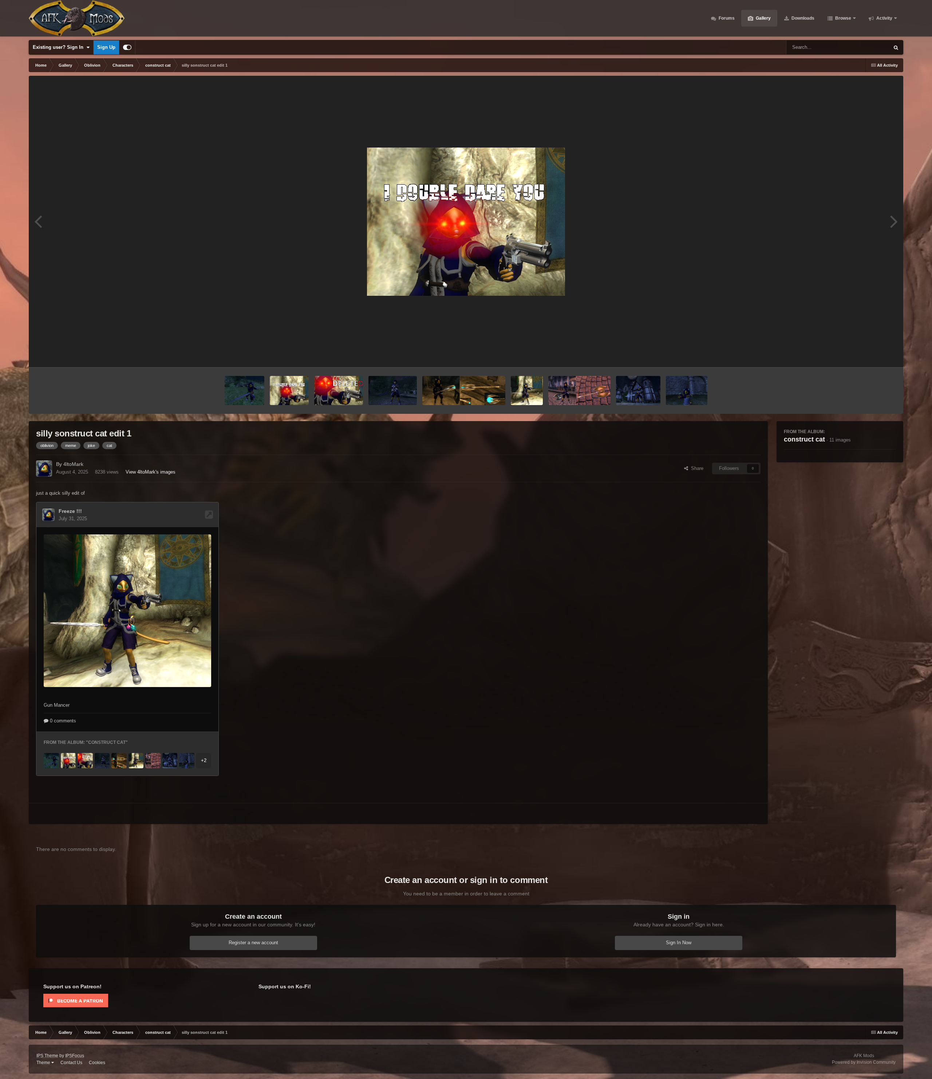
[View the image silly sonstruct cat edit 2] (338, 390)
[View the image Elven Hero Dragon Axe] (579, 390)
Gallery (763, 18)
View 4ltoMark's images (150, 472)
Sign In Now (678, 942)
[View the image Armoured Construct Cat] (392, 390)
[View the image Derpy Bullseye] (686, 390)
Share (695, 468)
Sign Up (106, 47)
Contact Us (71, 1062)
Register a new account (253, 942)
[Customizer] (127, 47)
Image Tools (874, 354)
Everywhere (867, 47)
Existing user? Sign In (59, 47)
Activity (883, 18)
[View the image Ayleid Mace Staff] (464, 390)
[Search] (896, 47)
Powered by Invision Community (864, 1062)
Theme (43, 1062)
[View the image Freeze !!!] (527, 390)
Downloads (802, 18)
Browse (842, 18)
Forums (726, 18)
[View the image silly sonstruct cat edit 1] (289, 390)
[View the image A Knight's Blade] (245, 390)
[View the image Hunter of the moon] (638, 390)
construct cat (804, 439)
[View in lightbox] (466, 222)
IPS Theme (47, 1055)
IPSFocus (74, 1055)
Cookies (97, 1062)
